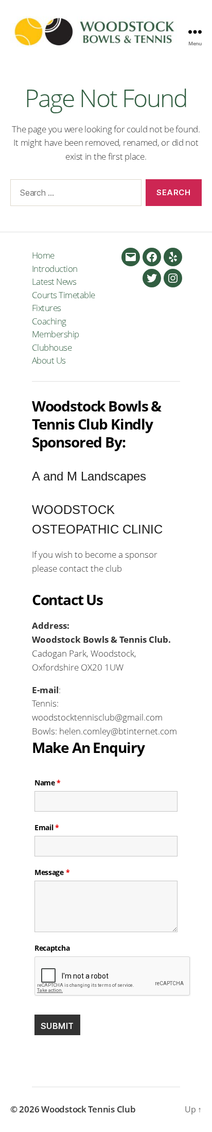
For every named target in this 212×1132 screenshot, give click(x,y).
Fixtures (46, 308)
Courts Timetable (63, 295)
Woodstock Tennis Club (88, 1109)
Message (52, 872)
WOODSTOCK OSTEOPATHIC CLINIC (97, 519)
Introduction (55, 269)
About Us (49, 360)
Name (47, 783)
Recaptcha (52, 948)
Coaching (49, 321)
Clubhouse (52, 347)
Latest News (54, 281)
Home (43, 255)
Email (46, 828)
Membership (55, 334)
